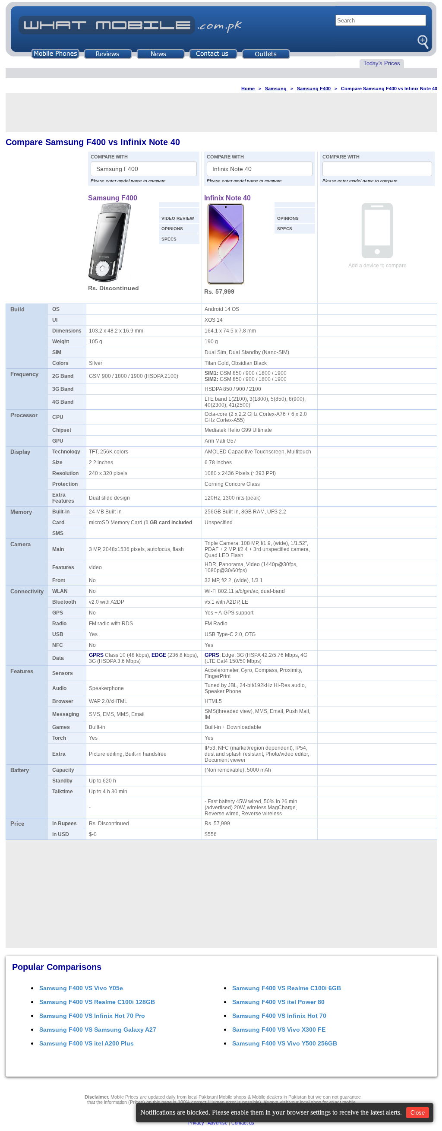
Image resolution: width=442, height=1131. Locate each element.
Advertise (217, 1122)
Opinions (172, 228)
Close (417, 1112)
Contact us (242, 1122)
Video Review (177, 218)
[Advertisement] (221, 112)
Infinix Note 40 (227, 198)
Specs (169, 239)
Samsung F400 (112, 198)
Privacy (196, 1122)
